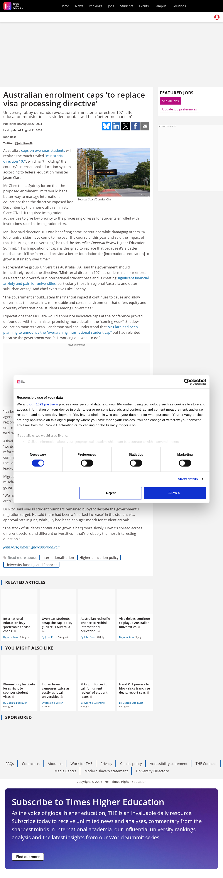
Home (65, 6)
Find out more (28, 856)
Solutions (179, 6)
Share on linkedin (116, 126)
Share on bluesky (106, 126)
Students (126, 6)
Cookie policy (131, 763)
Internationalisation (58, 557)
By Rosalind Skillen (52, 702)
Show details (188, 479)
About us (55, 763)
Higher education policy (98, 557)
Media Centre (65, 771)
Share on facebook (135, 126)
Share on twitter (125, 126)
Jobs (111, 6)
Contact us (31, 763)
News (79, 6)
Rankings (95, 6)
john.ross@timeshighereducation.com (32, 547)
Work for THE (81, 763)
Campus (160, 6)
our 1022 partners (43, 404)
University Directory (152, 771)
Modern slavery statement (106, 771)
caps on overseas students (43, 150)
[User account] (217, 17)
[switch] (87, 463)
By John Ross (10, 637)
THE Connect (206, 763)
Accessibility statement (169, 763)
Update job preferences (179, 109)
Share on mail (144, 126)
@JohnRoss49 (23, 143)
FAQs (10, 763)
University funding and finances (31, 564)
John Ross (9, 137)
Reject (111, 493)
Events (144, 6)
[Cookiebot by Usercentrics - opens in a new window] (187, 381)
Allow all (174, 493)
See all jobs (170, 101)
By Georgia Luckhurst (15, 702)
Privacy (106, 763)
